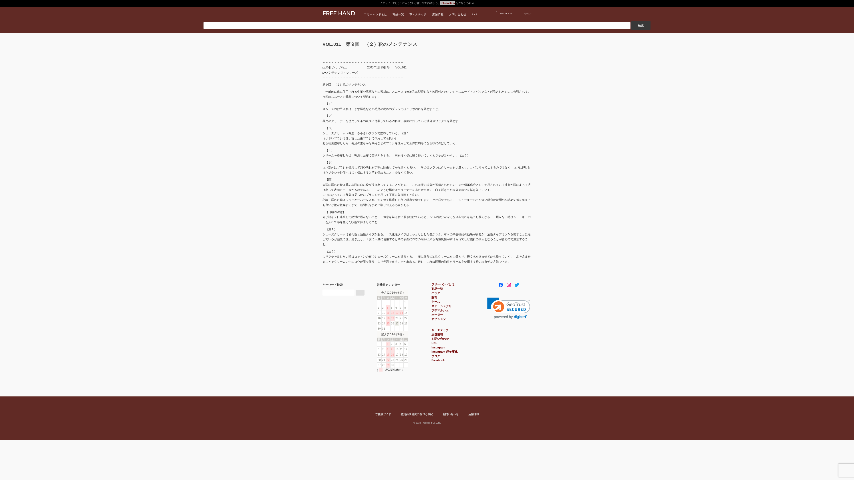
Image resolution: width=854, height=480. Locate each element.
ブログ (435, 356)
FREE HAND (338, 13)
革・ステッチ (418, 14)
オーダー (437, 314)
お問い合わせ (457, 14)
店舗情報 (438, 14)
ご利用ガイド (383, 414)
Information (448, 3)
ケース (435, 301)
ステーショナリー (443, 306)
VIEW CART (504, 12)
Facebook (438, 360)
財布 (434, 297)
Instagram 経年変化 (444, 351)
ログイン (527, 13)
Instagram (438, 347)
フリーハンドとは (375, 14)
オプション (438, 319)
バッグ (435, 293)
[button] (508, 308)
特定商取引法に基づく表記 (417, 414)
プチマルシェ (440, 310)
